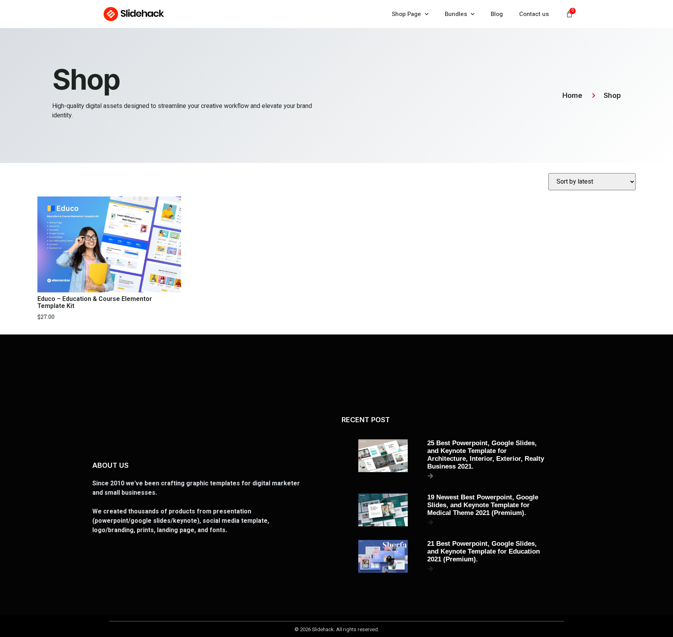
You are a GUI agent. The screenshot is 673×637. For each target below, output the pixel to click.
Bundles (456, 14)
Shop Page (406, 14)
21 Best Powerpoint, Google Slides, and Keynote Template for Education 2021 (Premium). (483, 551)
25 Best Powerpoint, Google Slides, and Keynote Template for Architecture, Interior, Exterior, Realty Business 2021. (485, 454)
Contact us (534, 14)
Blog (497, 14)
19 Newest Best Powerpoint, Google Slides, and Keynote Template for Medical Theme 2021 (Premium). (482, 505)
